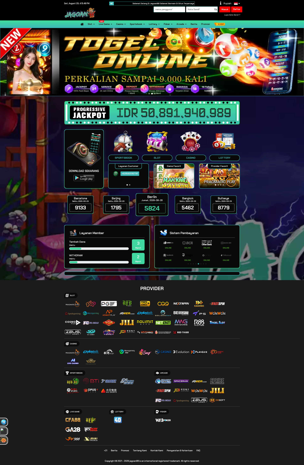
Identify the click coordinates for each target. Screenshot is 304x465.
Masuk (225, 9)
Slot (90, 24)
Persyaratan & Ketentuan (180, 450)
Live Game (104, 24)
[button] (300, 62)
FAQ (198, 450)
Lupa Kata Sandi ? (232, 15)
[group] (219, 176)
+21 (105, 450)
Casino (119, 24)
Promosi (205, 24)
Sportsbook (136, 24)
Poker (167, 24)
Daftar (236, 9)
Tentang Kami (140, 450)
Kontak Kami (157, 450)
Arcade (180, 24)
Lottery (153, 24)
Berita (194, 24)
